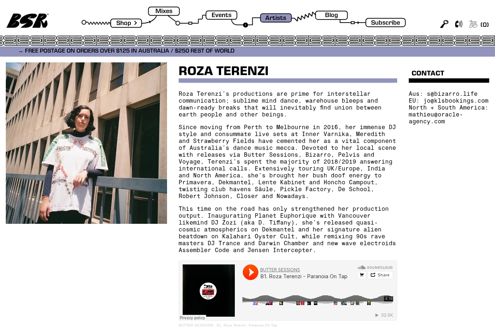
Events (222, 16)
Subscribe (385, 23)
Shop (123, 24)
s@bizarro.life (452, 95)
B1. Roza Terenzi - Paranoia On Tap (247, 325)
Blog (331, 16)
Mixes (163, 12)
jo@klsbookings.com (455, 101)
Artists (275, 19)
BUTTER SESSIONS (196, 325)
